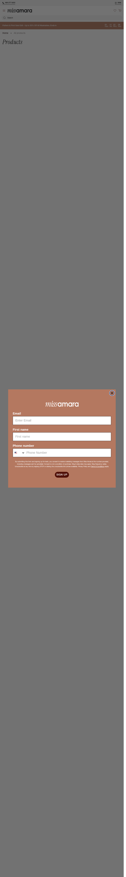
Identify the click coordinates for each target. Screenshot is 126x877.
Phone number (23, 445)
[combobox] (19, 453)
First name (20, 429)
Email (17, 413)
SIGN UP (61, 474)
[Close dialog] (112, 393)
